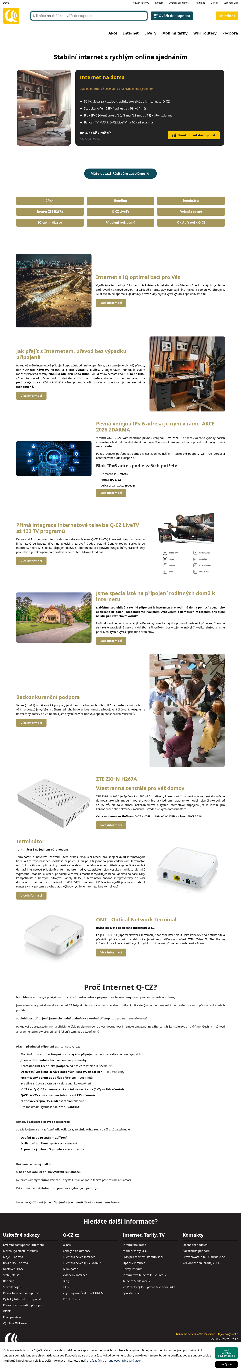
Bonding (120, 200)
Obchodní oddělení (195, 1245)
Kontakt (159, 2)
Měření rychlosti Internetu (20, 1251)
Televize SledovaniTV (136, 1281)
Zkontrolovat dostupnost (196, 135)
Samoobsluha (231, 2)
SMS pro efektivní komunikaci (143, 1257)
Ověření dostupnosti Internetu (23, 1245)
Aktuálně (200, 2)
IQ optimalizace (50, 222)
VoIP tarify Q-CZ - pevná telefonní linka (149, 1287)
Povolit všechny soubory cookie (226, 1353)
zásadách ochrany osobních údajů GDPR (116, 1360)
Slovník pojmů (12, 1287)
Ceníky (214, 2)
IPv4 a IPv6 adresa (15, 1263)
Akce (112, 33)
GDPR (7, 1311)
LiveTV (150, 33)
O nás (67, 1245)
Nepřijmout (226, 1364)
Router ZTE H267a (50, 211)
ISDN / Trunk (71, 1299)
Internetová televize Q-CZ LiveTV (144, 1275)
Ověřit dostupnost (174, 16)
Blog (66, 1281)
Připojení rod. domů (120, 222)
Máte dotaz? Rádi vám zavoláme (118, 173)
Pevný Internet (133, 1269)
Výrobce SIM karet (15, 1323)
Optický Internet (134, 1263)
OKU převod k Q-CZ (191, 222)
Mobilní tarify (175, 33)
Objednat (226, 15)
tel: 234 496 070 (141, 2)
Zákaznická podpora (196, 1251)
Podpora (230, 33)
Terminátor (191, 200)
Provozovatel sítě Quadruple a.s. (204, 1257)
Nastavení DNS (13, 1269)
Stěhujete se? (12, 1275)
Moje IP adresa (13, 1257)
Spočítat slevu (132, 1293)
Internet (131, 33)
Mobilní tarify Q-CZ (136, 1251)
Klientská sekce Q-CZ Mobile (82, 1263)
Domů (6, 2)
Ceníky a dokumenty (76, 1251)
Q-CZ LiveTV (120, 211)
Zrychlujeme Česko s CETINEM (83, 1293)
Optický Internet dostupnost (22, 1299)
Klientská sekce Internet (79, 1257)
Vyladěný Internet (75, 1275)
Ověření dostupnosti (179, 2)
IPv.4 (49, 200)
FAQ (66, 1287)
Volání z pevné (191, 211)
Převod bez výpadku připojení (23, 1305)
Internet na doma (134, 1245)
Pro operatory (12, 1317)
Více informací (111, 303)
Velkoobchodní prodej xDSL (201, 1263)
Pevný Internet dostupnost (21, 1293)
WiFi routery (205, 33)
